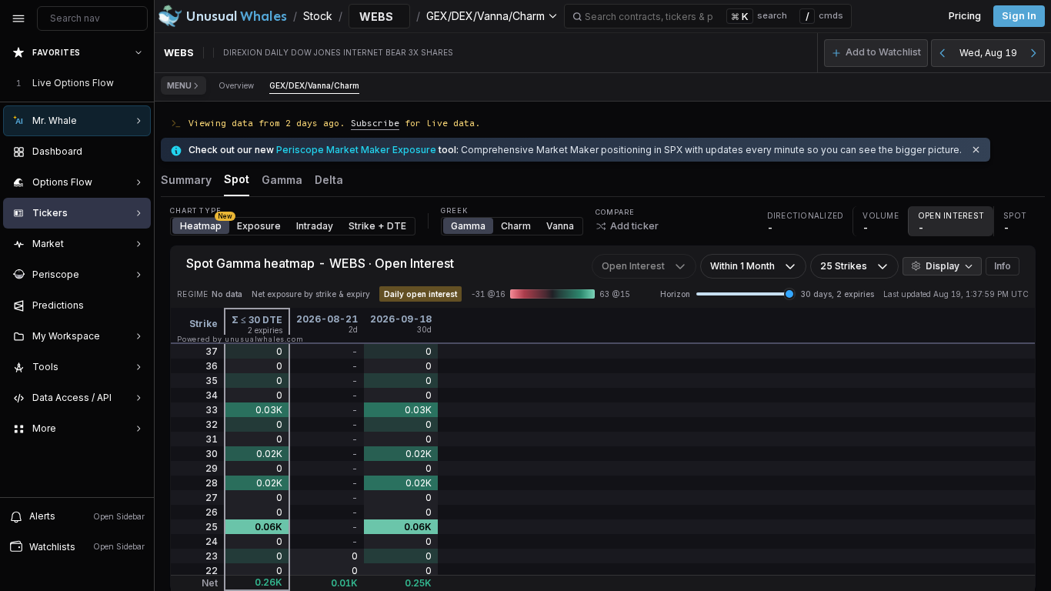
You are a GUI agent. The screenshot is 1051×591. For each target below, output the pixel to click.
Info (1002, 266)
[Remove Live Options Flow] (140, 83)
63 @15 (614, 294)
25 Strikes (843, 266)
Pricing (965, 16)
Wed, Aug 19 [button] (988, 52)
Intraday (314, 226)
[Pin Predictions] (135, 305)
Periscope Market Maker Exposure (356, 149)
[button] (876, 53)
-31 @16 (488, 294)
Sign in (1019, 16)
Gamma (468, 226)
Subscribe (375, 123)
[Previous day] (942, 53)
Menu (179, 85)
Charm (516, 226)
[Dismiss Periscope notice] (976, 150)
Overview (236, 85)
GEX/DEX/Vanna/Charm (314, 85)
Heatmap (204, 225)
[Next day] (1033, 53)
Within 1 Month (742, 266)
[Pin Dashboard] (135, 151)
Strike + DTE (377, 226)
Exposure (259, 226)
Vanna (560, 226)
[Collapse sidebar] (18, 18)
